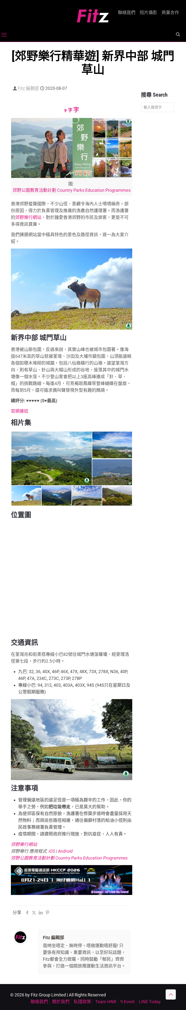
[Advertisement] (157, 192)
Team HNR (105, 1001)
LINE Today (150, 1001)
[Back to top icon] (171, 994)
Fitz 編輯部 (28, 88)
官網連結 (19, 411)
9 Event (127, 1001)
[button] (51, 458)
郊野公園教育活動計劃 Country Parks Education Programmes (72, 190)
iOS (52, 851)
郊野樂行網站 (28, 217)
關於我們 (61, 1001)
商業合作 (170, 12)
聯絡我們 (126, 12)
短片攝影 (148, 12)
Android (65, 851)
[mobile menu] (4, 35)
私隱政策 (82, 1001)
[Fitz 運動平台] (93, 14)
